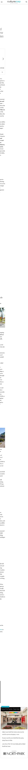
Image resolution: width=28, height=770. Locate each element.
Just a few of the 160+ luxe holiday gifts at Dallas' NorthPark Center (13, 745)
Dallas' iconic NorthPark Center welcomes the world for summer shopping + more (13, 733)
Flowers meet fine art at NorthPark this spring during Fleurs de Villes (13, 739)
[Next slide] (3, 59)
